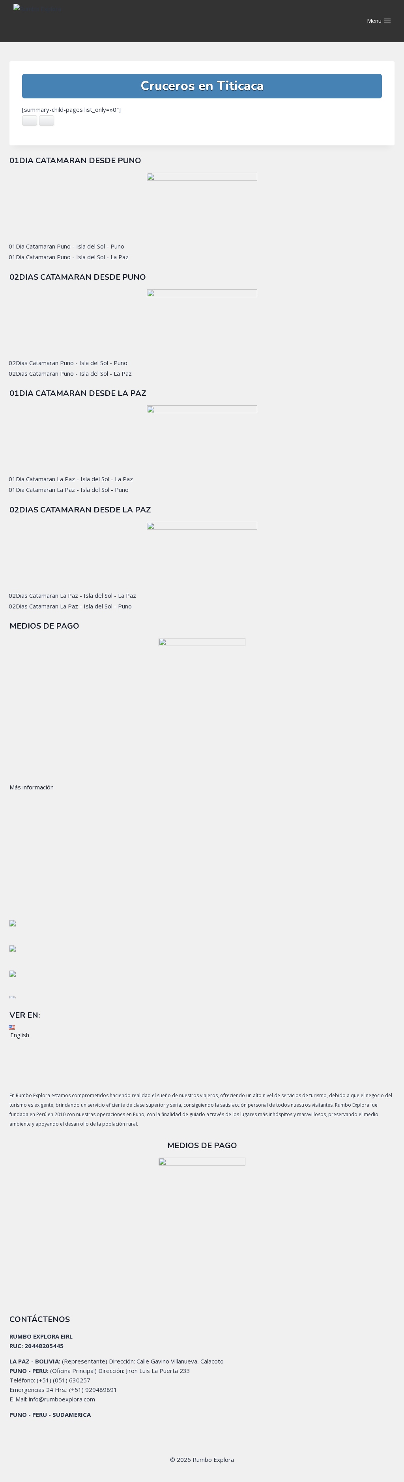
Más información (31, 787)
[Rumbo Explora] (78, 21)
